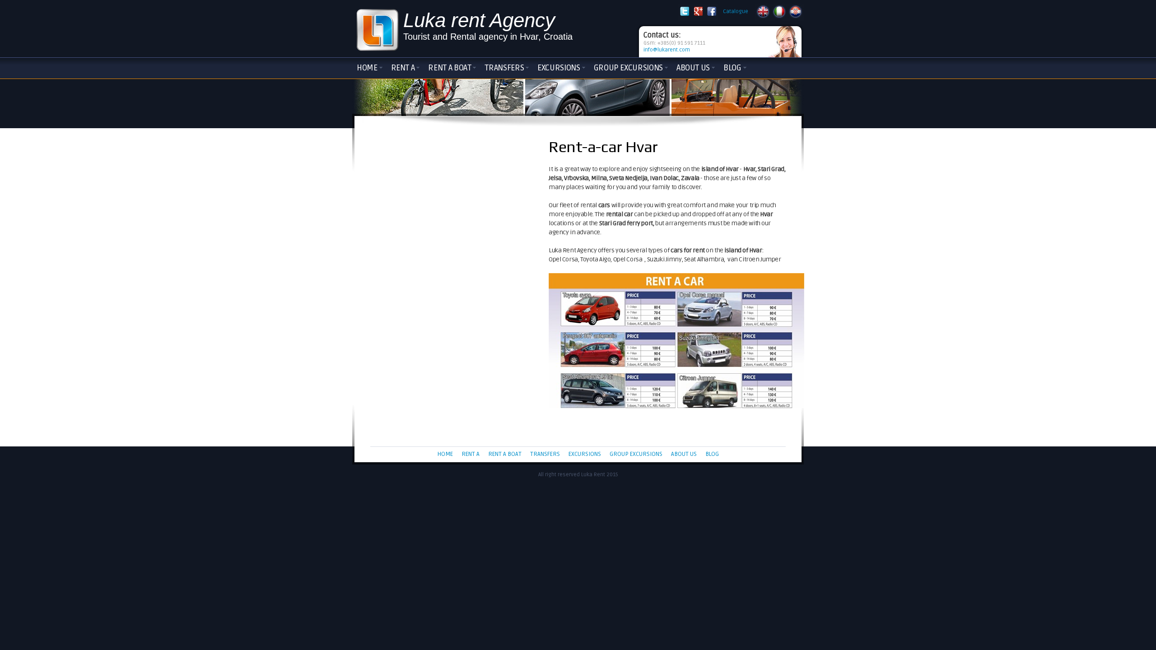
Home (367, 68)
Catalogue (735, 11)
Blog (732, 68)
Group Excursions (628, 68)
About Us (693, 68)
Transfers (504, 68)
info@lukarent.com (666, 49)
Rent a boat (449, 68)
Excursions (558, 68)
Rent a (403, 68)
